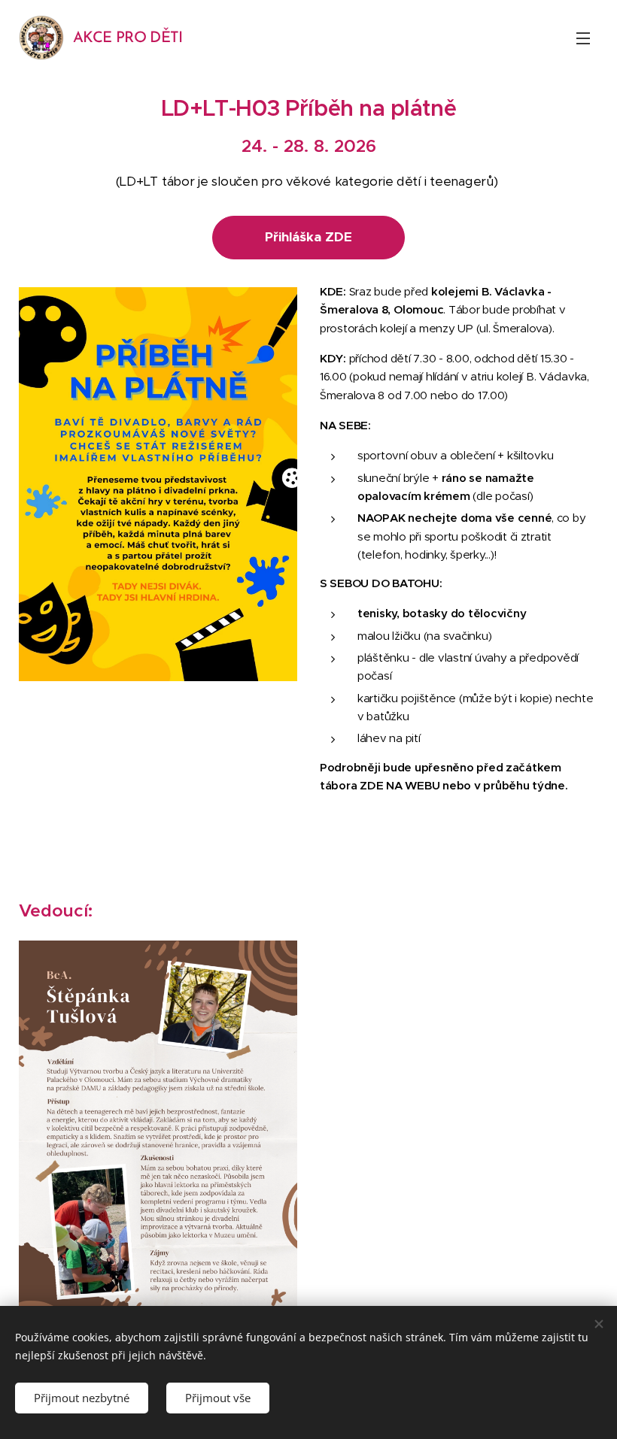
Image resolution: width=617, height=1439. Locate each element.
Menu (583, 38)
